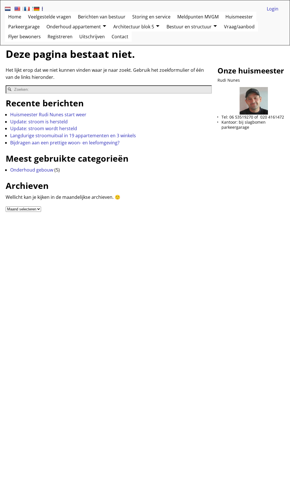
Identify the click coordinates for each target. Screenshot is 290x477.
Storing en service (151, 17)
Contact (120, 36)
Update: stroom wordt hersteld (43, 128)
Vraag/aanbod (239, 27)
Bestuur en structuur (189, 27)
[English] (19, 9)
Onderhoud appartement (73, 27)
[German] (38, 9)
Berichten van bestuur (101, 17)
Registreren (60, 36)
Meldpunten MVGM (198, 17)
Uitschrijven (92, 36)
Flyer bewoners (24, 36)
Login (272, 9)
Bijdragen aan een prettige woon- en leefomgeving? (65, 143)
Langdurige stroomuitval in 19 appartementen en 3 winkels (73, 135)
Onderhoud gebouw (31, 170)
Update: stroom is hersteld (39, 122)
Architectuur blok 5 (133, 27)
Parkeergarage (24, 27)
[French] (28, 9)
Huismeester (239, 17)
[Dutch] (9, 9)
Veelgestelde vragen (49, 17)
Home (14, 17)
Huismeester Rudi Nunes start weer (48, 114)
